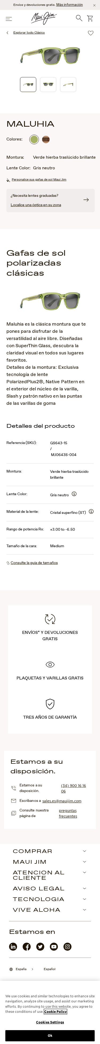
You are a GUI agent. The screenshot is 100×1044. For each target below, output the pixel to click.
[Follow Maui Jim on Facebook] (27, 949)
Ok (50, 1035)
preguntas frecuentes (68, 813)
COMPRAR (33, 851)
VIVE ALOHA (37, 910)
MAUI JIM (30, 862)
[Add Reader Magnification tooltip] (74, 494)
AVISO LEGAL (39, 889)
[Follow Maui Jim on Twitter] (40, 949)
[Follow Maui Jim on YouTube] (54, 949)
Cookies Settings (50, 1022)
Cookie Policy (55, 1011)
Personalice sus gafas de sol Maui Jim (39, 180)
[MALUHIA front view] (48, 84)
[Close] (94, 5)
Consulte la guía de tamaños (34, 563)
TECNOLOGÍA (39, 899)
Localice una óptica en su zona (36, 205)
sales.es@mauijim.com (61, 800)
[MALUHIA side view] (68, 84)
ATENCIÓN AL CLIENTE (39, 875)
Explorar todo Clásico (29, 33)
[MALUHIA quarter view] (28, 84)
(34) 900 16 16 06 (73, 788)
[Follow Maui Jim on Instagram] (67, 949)
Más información (69, 5)
